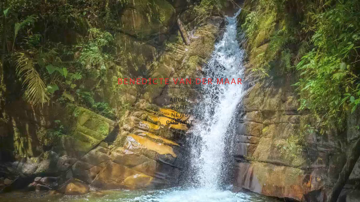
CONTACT (180, 121)
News (180, 114)
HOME (180, 106)
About (180, 99)
